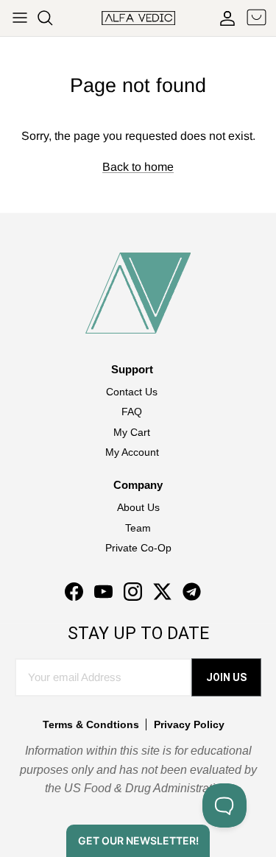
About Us (138, 507)
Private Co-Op (138, 548)
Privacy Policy (189, 724)
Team (138, 528)
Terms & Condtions (91, 724)
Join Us (226, 677)
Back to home (138, 167)
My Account (132, 452)
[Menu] (20, 17)
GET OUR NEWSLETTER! (138, 840)
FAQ (131, 411)
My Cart (131, 432)
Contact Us (132, 392)
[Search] (52, 17)
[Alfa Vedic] (138, 18)
